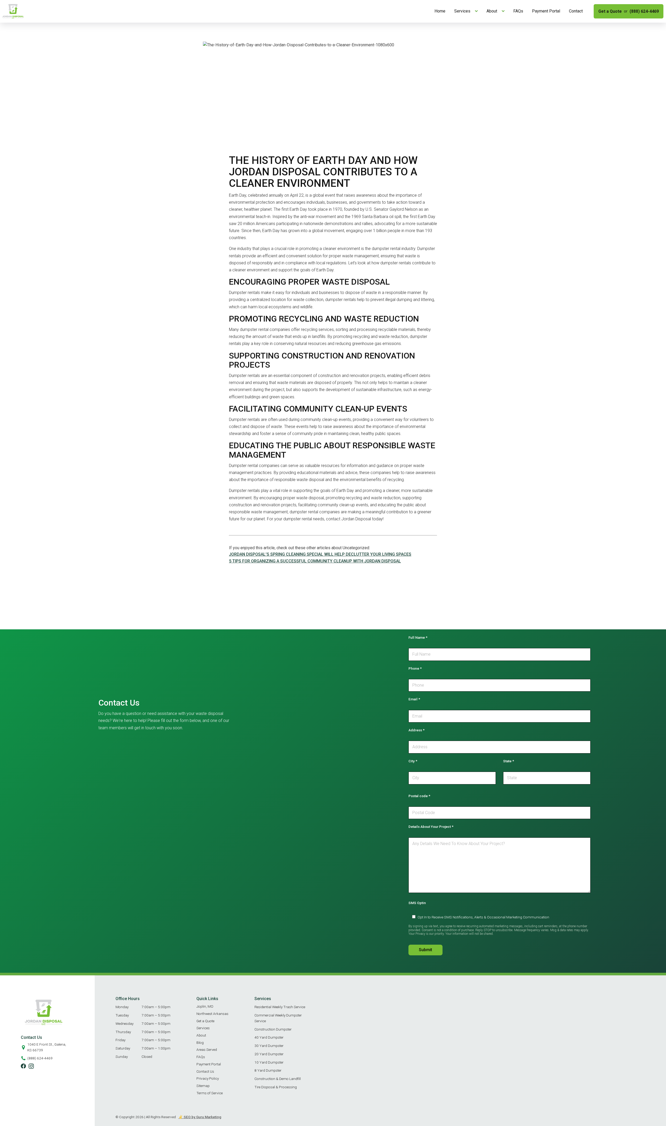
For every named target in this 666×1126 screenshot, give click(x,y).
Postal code (419, 796)
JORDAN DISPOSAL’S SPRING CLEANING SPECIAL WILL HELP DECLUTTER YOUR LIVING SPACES (320, 554)
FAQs (518, 11)
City (412, 761)
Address (416, 730)
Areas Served (206, 1049)
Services (462, 11)
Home (439, 11)
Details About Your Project (430, 826)
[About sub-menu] (504, 11)
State (508, 761)
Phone (415, 668)
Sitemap (203, 1086)
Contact (576, 11)
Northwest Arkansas (212, 1014)
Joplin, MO (204, 1006)
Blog (200, 1042)
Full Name (417, 637)
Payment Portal (546, 11)
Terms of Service (209, 1093)
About (491, 11)
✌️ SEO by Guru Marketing (199, 1117)
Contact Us (205, 1071)
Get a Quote (205, 1021)
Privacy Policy (207, 1078)
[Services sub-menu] (477, 11)
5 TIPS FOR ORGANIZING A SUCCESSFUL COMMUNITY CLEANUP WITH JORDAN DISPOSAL (315, 561)
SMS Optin (417, 903)
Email (414, 699)
